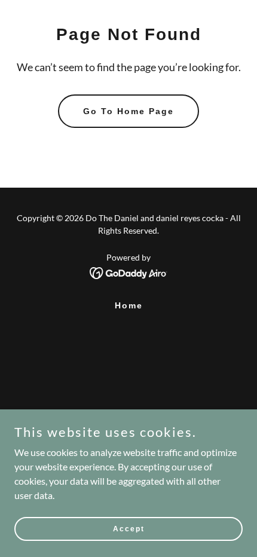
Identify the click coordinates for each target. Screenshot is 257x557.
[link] (129, 271)
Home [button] (129, 305)
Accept (129, 528)
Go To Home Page (128, 111)
